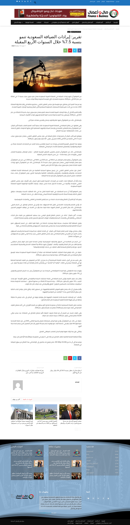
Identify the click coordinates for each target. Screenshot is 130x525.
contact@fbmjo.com (45, 513)
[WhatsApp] (65, 50)
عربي (69, 32)
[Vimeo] (19, 1)
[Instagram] (28, 1)
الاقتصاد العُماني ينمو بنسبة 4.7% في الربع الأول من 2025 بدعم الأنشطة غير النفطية (46, 423)
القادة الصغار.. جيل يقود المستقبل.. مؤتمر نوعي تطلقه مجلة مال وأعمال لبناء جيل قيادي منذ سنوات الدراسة (21, 452)
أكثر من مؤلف (16, 399)
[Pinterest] (70, 50)
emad (13, 46)
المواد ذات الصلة (27, 399)
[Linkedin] (25, 1)
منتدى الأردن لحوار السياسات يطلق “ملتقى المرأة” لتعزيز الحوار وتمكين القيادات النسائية (21, 475)
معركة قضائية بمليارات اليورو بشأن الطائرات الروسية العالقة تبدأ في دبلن (29, 372)
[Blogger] (108, 498)
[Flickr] (98, 498)
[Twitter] (22, 1)
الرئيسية (117, 29)
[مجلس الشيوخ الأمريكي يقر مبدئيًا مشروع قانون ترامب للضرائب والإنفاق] (70, 412)
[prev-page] (79, 429)
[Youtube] (17, 1)
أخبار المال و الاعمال (109, 29)
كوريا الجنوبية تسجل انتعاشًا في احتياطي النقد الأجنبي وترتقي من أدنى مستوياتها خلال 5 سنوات (22, 423)
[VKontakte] (88, 498)
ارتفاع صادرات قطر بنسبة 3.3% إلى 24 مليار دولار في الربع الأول (65, 372)
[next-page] (76, 429)
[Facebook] (30, 1)
